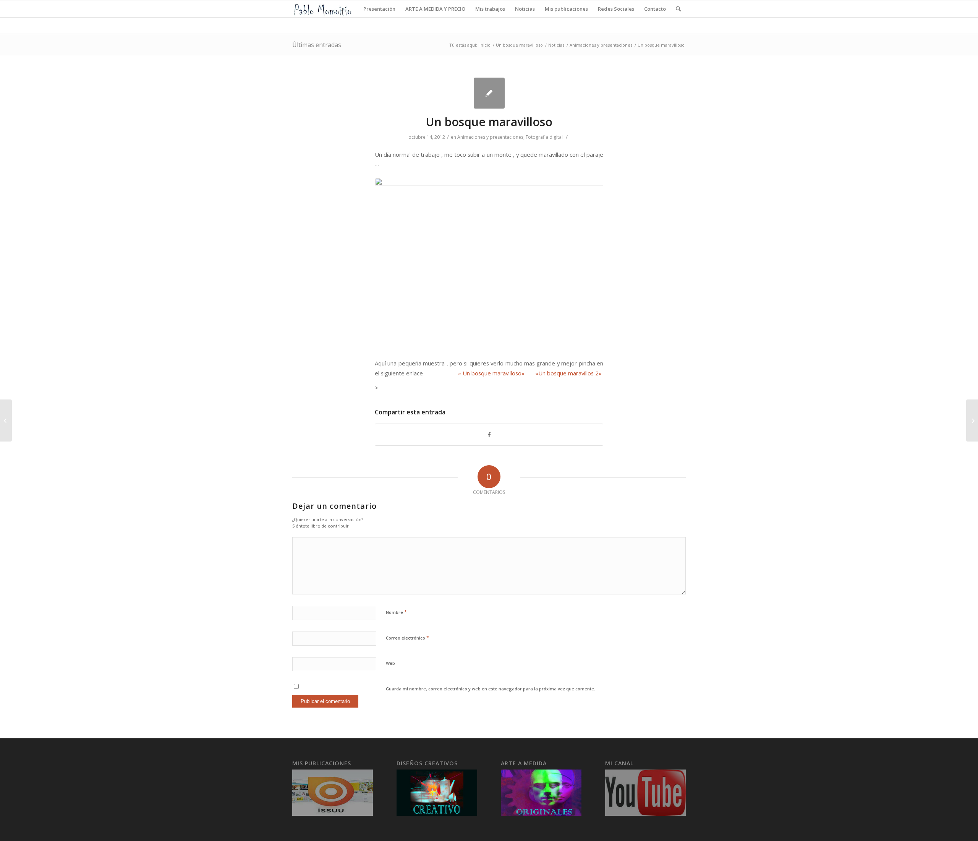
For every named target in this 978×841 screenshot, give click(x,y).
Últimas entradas (316, 45)
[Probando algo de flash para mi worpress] (6, 420)
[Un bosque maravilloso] (489, 93)
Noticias (556, 45)
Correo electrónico (407, 637)
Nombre (396, 612)
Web (390, 663)
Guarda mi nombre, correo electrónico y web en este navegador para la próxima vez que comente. (490, 689)
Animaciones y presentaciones (601, 45)
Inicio (485, 45)
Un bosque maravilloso (519, 45)
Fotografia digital (544, 137)
